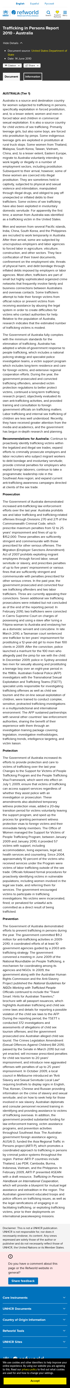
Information (32, 77)
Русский (49, 3)
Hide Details (10, 43)
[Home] (21, 13)
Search (48, 15)
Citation (12, 65)
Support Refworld (57, 16)
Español (34, 3)
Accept (35, 1380)
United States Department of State (37, 53)
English (20, 3)
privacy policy (29, 1369)
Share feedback (23, 1281)
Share (32, 65)
